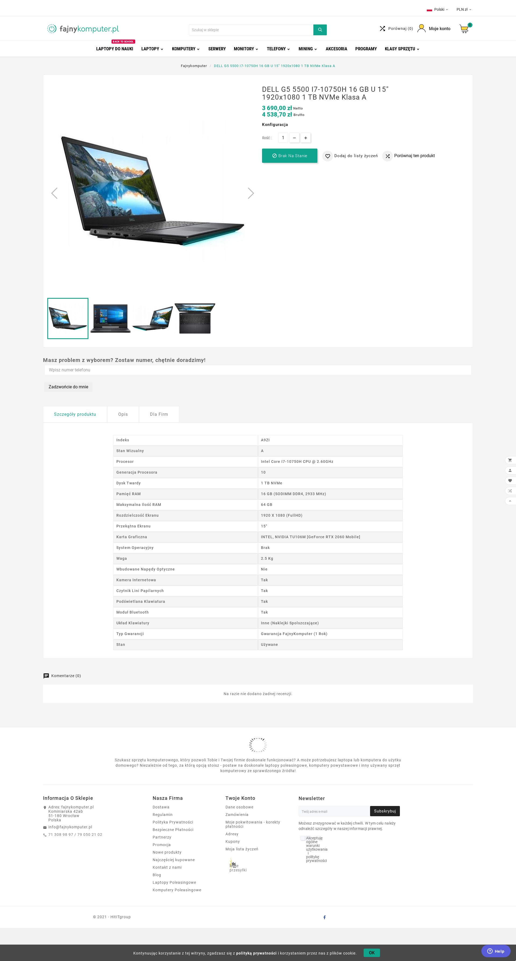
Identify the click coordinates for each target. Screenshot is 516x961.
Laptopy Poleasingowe (174, 882)
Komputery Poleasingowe (177, 890)
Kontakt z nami (167, 867)
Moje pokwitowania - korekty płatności (252, 824)
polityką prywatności (256, 953)
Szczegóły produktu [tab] (75, 414)
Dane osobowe (239, 807)
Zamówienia (237, 814)
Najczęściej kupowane (174, 860)
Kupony (232, 841)
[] (320, 29)
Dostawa (161, 807)
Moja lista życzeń (242, 849)
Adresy (232, 834)
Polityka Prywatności (173, 822)
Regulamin (163, 814)
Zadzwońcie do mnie (68, 386)
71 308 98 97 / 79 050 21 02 (75, 834)
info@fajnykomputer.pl (70, 827)
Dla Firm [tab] (159, 414)
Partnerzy (162, 837)
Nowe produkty (167, 852)
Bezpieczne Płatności (173, 830)
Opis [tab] (123, 414)
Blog (157, 875)
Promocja (162, 845)
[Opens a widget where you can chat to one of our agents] (496, 951)
